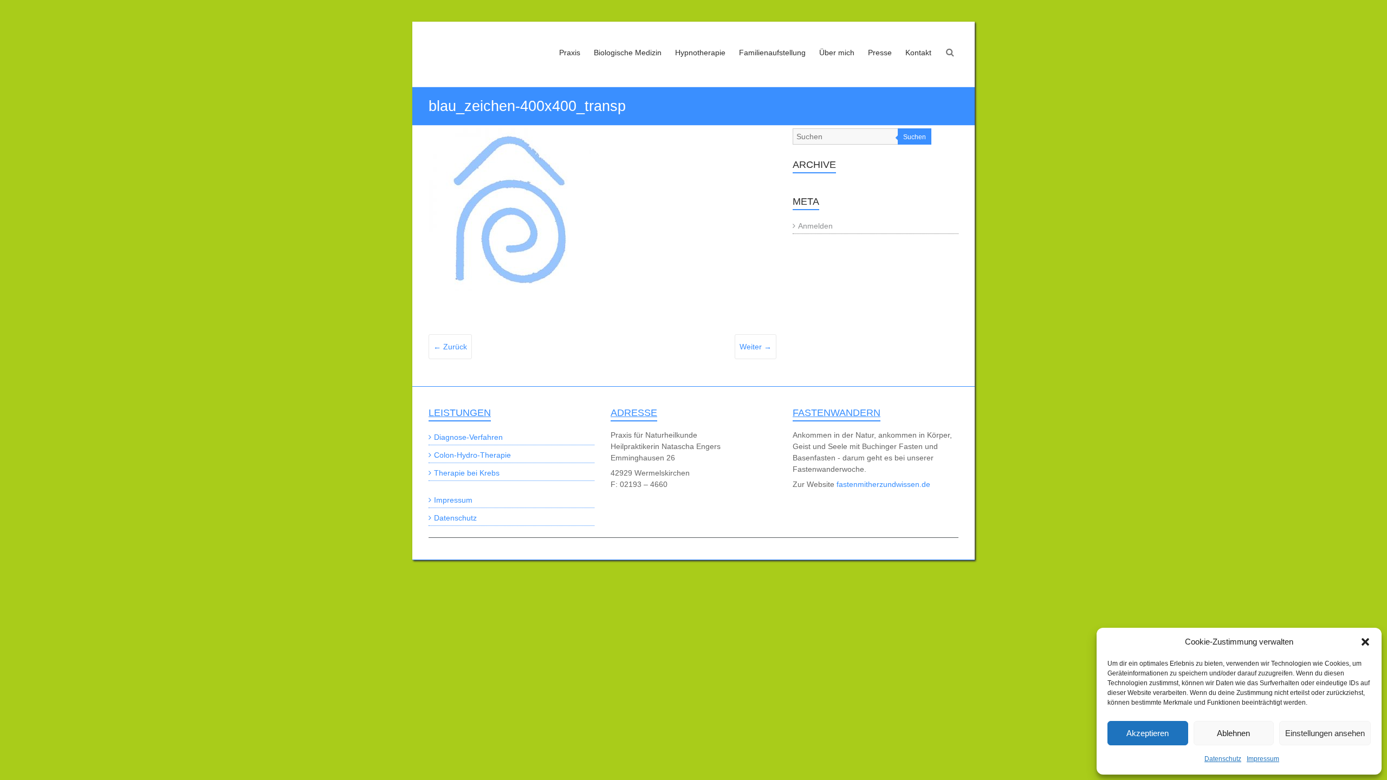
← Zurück (450, 346)
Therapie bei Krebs (467, 473)
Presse (880, 52)
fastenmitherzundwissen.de (883, 484)
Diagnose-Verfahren (468, 437)
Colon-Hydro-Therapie (472, 455)
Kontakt (918, 52)
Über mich (836, 52)
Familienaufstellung (772, 52)
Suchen (914, 137)
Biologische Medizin (628, 52)
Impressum (1263, 759)
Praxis (569, 52)
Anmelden (815, 226)
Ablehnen (1233, 733)
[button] (1365, 641)
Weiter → (756, 346)
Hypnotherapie (700, 52)
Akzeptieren (1147, 733)
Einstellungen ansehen (1325, 733)
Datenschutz (1222, 759)
